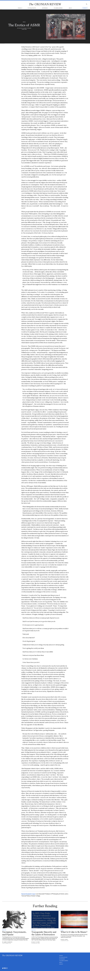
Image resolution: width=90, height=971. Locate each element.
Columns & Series (63, 960)
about (61, 962)
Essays (61, 955)
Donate (85, 8)
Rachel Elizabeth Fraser (28, 894)
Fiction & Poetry (63, 957)
